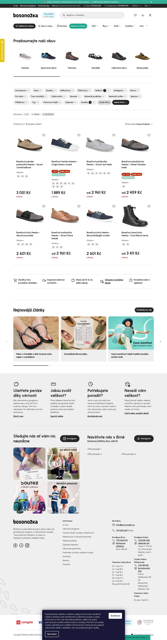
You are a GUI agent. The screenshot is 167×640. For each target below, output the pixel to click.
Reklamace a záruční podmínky (77, 537)
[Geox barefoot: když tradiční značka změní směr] (131, 333)
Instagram (72, 438)
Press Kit (66, 564)
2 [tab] (83, 76)
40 (65, 183)
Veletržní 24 (143, 543)
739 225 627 (96, 6)
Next (160, 341)
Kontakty (67, 556)
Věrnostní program (28, 6)
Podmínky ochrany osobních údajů (78, 552)
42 (27, 114)
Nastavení (52, 634)
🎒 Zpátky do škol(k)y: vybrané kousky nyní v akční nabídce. (67, 2)
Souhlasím (115, 616)
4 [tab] (136, 365)
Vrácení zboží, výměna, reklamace (78, 533)
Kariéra (66, 560)
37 (53, 183)
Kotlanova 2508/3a (120, 544)
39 (61, 183)
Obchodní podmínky (72, 548)
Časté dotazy (43, 6)
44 (57, 187)
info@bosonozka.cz (125, 525)
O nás (15, 6)
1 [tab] (36, 76)
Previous (6, 341)
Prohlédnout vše (144, 310)
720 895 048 (144, 540)
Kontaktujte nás (95, 416)
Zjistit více (18, 416)
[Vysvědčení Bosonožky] (83, 333)
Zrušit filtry (104, 102)
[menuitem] (24, 26)
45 (26, 176)
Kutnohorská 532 (144, 569)
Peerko (36, 114)
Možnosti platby (70, 540)
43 (22, 176)
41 (69, 183)
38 (57, 183)
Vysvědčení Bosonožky (75, 354)
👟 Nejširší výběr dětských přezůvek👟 (105, 2)
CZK (146, 6)
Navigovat (146, 438)
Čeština (135, 6)
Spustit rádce (56, 416)
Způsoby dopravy (70, 544)
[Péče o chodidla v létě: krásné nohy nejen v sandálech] (36, 333)
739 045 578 (123, 6)
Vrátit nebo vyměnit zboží (136, 413)
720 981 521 (143, 565)
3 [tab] (130, 76)
